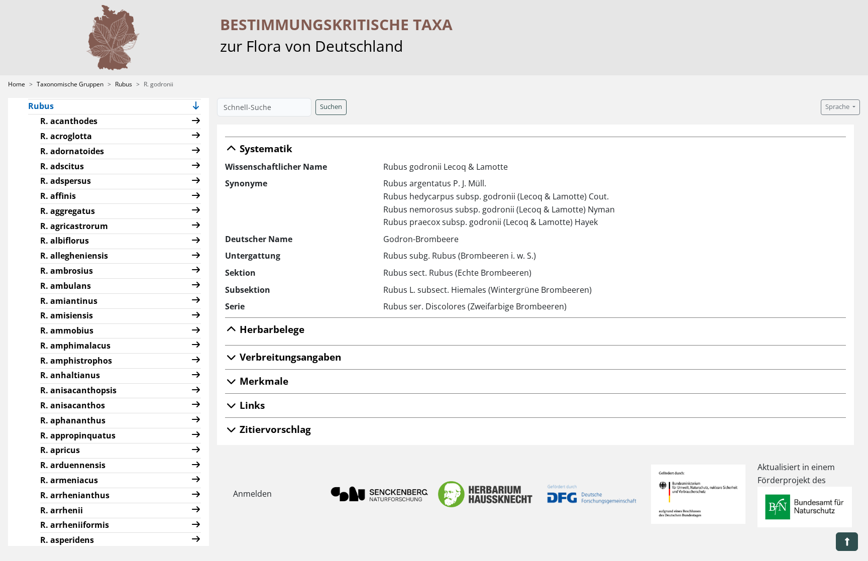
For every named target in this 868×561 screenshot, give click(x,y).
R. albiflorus (64, 240)
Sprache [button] (838, 106)
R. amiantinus (68, 300)
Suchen (331, 106)
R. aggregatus (67, 210)
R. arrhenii (61, 510)
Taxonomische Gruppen (70, 84)
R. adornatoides (72, 151)
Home (16, 84)
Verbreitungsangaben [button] (289, 357)
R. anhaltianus (70, 375)
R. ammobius (66, 330)
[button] (196, 106)
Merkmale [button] (262, 381)
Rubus (123, 84)
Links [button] (251, 405)
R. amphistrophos (76, 360)
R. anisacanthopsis (78, 390)
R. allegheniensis (74, 255)
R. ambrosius (66, 270)
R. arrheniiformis (74, 524)
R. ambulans (65, 285)
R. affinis (58, 195)
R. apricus (60, 450)
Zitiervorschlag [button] (274, 429)
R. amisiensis (66, 315)
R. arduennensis (72, 465)
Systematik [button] (264, 148)
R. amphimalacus (75, 345)
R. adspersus (65, 180)
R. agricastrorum (74, 226)
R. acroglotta (66, 136)
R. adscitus (62, 166)
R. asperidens (67, 539)
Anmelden (252, 493)
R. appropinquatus (78, 435)
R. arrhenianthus (75, 495)
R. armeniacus (69, 480)
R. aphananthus (72, 420)
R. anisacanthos (72, 405)
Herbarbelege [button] (270, 329)
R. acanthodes (68, 121)
